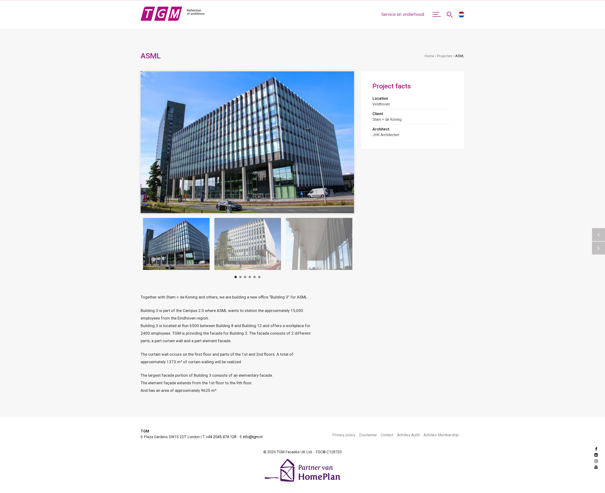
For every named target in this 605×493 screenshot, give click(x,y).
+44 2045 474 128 (221, 437)
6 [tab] (259, 278)
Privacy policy (343, 435)
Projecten (444, 56)
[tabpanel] (176, 244)
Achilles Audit (408, 435)
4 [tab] (250, 278)
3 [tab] (245, 278)
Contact (387, 435)
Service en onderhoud (402, 14)
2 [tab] (240, 278)
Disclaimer (368, 435)
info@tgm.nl (252, 437)
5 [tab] (254, 278)
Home (429, 56)
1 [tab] (235, 278)
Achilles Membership (441, 435)
